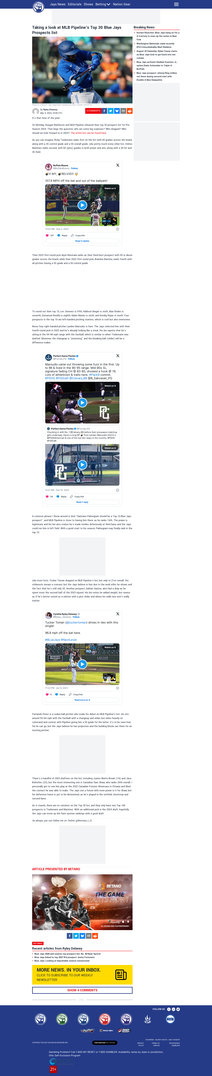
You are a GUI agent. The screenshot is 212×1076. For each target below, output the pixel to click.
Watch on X (110, 188)
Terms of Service (156, 1044)
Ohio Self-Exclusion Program (64, 1055)
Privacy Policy (140, 1044)
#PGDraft (62, 378)
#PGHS (50, 378)
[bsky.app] (117, 111)
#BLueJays (52, 639)
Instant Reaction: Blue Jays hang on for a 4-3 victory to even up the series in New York (158, 36)
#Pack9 (94, 374)
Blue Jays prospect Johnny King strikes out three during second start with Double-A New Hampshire (157, 77)
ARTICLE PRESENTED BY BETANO (56, 869)
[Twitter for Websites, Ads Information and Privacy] (117, 229)
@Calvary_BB (78, 378)
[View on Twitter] (118, 166)
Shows (88, 4)
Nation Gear (121, 4)
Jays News (57, 4)
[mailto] (123, 111)
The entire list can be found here (88, 133)
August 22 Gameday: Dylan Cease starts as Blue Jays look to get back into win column (157, 55)
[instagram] (173, 1009)
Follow (74, 168)
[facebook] (104, 111)
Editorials (74, 4)
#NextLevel (69, 639)
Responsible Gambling (174, 1044)
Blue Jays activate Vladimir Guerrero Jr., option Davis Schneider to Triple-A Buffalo (157, 66)
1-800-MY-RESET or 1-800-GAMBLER (96, 1052)
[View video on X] (82, 205)
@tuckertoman (76, 622)
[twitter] (110, 111)
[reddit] (130, 111)
